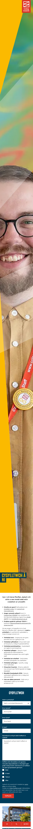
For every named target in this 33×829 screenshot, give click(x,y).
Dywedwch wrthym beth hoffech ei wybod (14, 737)
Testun (7, 777)
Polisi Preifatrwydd (15, 788)
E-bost (4, 727)
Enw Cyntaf (6, 708)
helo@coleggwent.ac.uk (19, 619)
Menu (26, 824)
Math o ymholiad (8, 700)
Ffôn (6, 780)
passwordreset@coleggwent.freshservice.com (17, 624)
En (7, 824)
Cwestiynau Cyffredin (11, 615)
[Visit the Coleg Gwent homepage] (26, 6)
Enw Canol (6, 718)
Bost (6, 770)
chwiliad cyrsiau (9, 609)
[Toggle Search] (16, 824)
